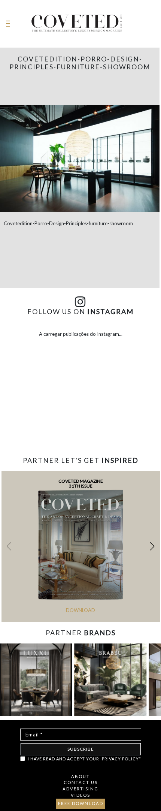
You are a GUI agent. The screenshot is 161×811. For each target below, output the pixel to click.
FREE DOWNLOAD (80, 803)
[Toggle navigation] (8, 24)
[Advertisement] (80, 426)
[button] (152, 546)
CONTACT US (81, 782)
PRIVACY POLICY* (121, 758)
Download (80, 610)
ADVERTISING (80, 788)
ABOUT (80, 776)
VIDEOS (80, 795)
